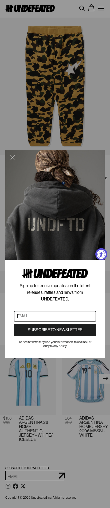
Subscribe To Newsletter (55, 330)
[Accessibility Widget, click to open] (101, 254)
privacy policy (57, 346)
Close (12, 157)
